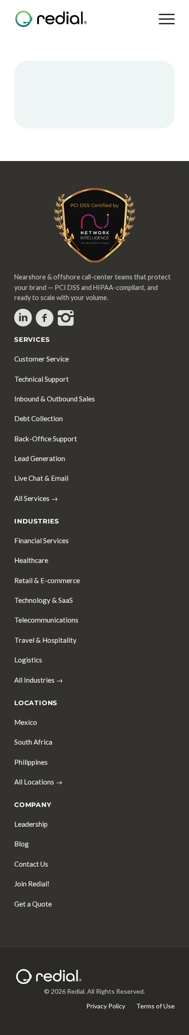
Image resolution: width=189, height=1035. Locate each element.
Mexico (25, 722)
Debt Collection (38, 418)
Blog (21, 844)
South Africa (33, 742)
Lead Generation (39, 458)
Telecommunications (46, 620)
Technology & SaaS (43, 600)
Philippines (31, 762)
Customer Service (41, 359)
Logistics (28, 660)
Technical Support (41, 379)
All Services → (36, 498)
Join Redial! (32, 883)
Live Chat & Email (41, 478)
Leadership (31, 824)
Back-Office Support (45, 438)
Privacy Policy (105, 1006)
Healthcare (31, 560)
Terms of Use (155, 1006)
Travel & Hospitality (45, 640)
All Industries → (38, 680)
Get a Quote (33, 904)
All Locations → (38, 782)
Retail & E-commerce (47, 580)
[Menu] (162, 18)
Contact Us (31, 864)
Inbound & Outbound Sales (54, 399)
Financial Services (41, 540)
